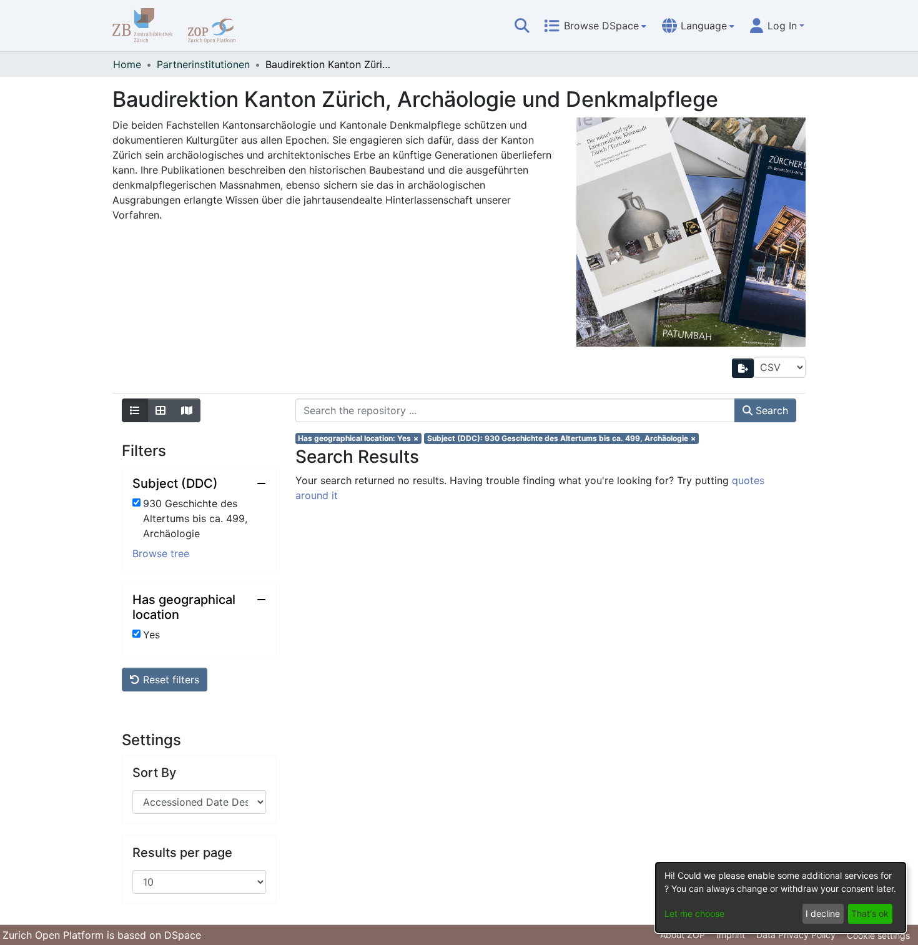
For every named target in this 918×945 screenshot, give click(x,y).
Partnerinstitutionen (203, 64)
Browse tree (160, 553)
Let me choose (694, 913)
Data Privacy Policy (796, 934)
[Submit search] (522, 25)
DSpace (182, 935)
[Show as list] (135, 410)
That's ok (870, 913)
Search (770, 410)
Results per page (182, 852)
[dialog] (781, 898)
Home (127, 64)
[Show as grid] (160, 410)
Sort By (154, 772)
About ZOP (682, 934)
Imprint (730, 934)
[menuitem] (595, 25)
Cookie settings (878, 935)
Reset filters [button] (169, 679)
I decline (823, 913)
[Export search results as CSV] (743, 368)
